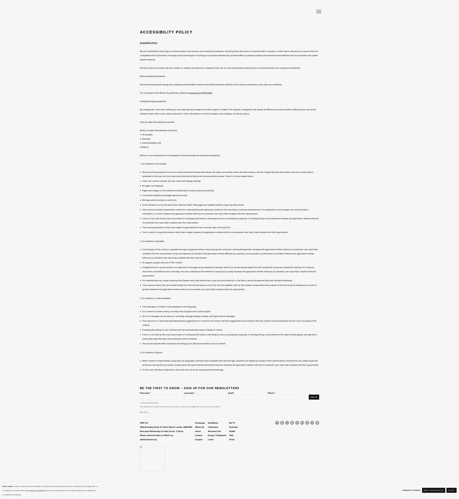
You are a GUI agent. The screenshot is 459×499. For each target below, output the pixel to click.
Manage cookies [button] (411, 490)
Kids (231, 435)
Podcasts (233, 427)
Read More (144, 412)
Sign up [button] (314, 397)
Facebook (277, 423)
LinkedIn (302, 423)
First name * (145, 393)
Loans (211, 439)
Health (232, 431)
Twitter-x (287, 423)
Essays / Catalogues (217, 435)
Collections (213, 427)
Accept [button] (451, 490)
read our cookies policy (37, 490)
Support (198, 439)
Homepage (200, 423)
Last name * (189, 393)
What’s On (199, 427)
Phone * (271, 393)
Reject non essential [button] (433, 490)
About (198, 431)
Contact (198, 435)
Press (232, 439)
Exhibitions (213, 423)
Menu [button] (317, 11)
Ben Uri (148, 11)
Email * (231, 393)
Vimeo (307, 423)
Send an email (317, 423)
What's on (168, 435)
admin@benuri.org (148, 439)
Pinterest (297, 423)
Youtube (292, 423)
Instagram (282, 423)
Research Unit (214, 431)
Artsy (312, 423)
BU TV (232, 423)
